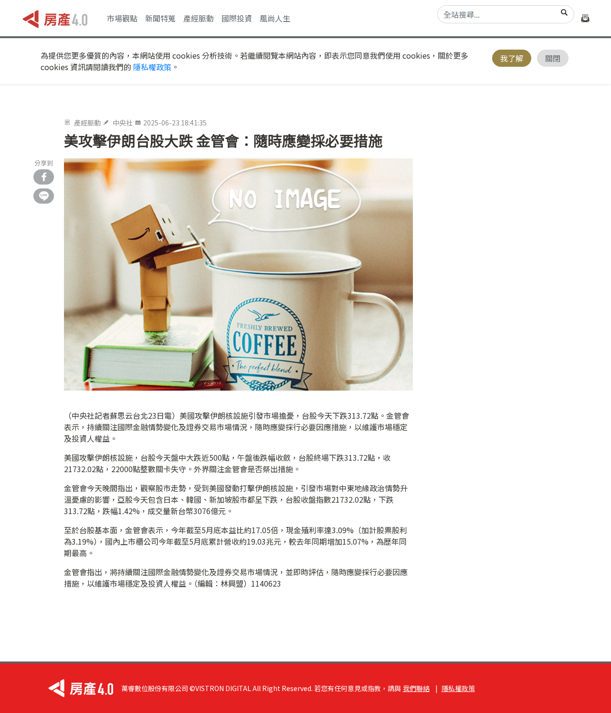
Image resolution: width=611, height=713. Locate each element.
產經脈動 (198, 18)
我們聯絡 (416, 688)
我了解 (511, 58)
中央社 (123, 122)
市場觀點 (122, 18)
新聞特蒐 (160, 18)
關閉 (552, 58)
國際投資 (236, 18)
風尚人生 (275, 18)
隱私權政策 (152, 66)
